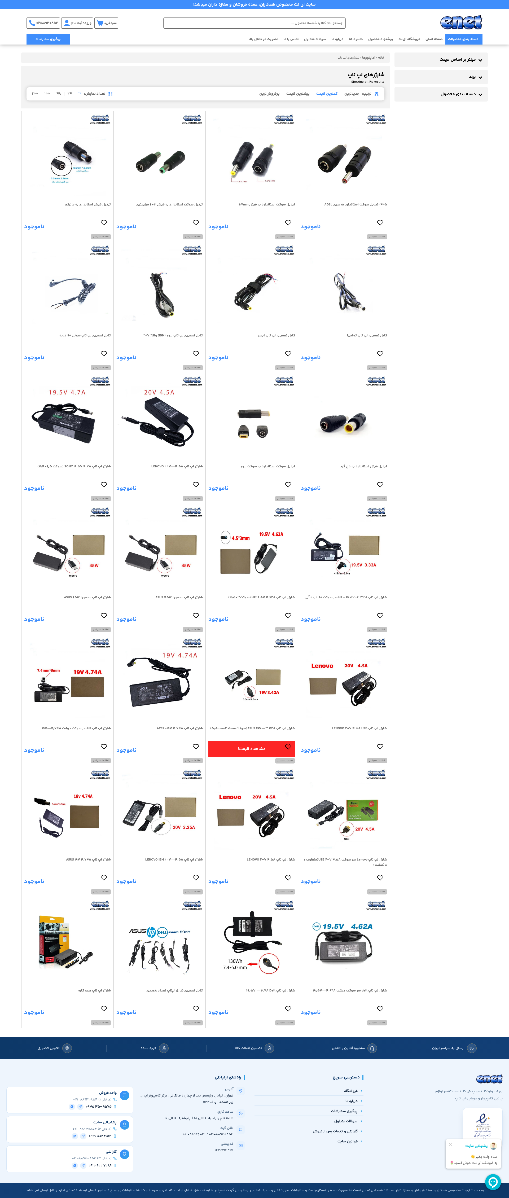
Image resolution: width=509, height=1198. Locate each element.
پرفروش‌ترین (269, 94)
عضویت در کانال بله (263, 39)
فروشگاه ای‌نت (409, 39)
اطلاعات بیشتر (377, 237)
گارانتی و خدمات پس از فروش (335, 1131)
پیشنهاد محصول (380, 39)
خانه (381, 57)
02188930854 (47, 23)
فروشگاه (351, 1091)
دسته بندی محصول (458, 94)
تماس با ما (291, 39)
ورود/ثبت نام (81, 23)
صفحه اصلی (434, 39)
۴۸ (58, 94)
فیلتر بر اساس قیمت (458, 59)
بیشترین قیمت (298, 94)
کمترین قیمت (327, 94)
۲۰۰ (35, 94)
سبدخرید (110, 23)
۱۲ (79, 94)
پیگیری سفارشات (48, 39)
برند (472, 77)
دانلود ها (356, 39)
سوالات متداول (315, 39)
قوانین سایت (347, 1141)
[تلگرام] (80, 1107)
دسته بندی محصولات (463, 39)
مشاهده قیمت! (252, 749)
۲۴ (70, 94)
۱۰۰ (47, 94)
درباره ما (337, 39)
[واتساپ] (72, 1107)
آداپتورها (368, 57)
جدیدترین (351, 94)
